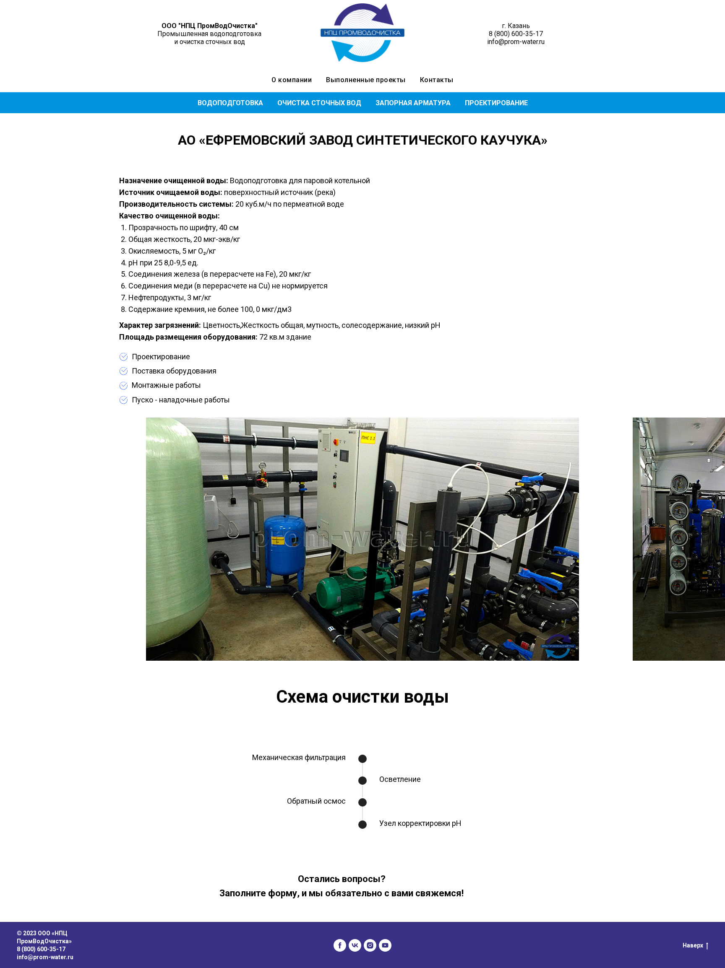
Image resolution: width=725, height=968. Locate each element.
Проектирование (496, 103)
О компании (291, 80)
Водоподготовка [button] (230, 103)
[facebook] (340, 945)
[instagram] (370, 945)
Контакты (437, 80)
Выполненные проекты (366, 80)
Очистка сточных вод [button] (319, 103)
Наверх (693, 945)
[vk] (355, 945)
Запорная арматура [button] (413, 103)
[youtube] (385, 945)
